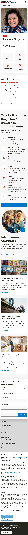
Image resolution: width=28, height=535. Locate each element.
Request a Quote (14, 205)
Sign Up (22, 415)
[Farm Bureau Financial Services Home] (8, 2)
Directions (6, 49)
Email (3, 412)
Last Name (4, 404)
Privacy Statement (6, 528)
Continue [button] (6, 532)
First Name (4, 397)
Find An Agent (7, 5)
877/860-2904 (18, 457)
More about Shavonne (8, 103)
